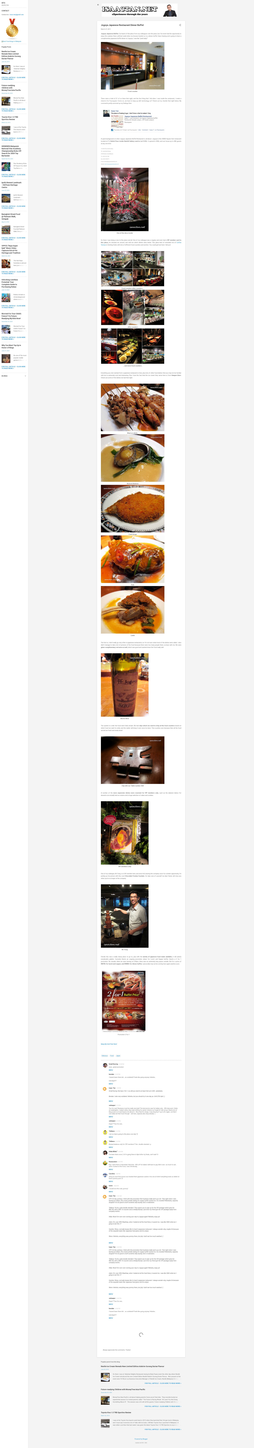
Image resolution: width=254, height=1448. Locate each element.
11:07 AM (119, 1196)
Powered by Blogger (141, 1439)
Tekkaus (112, 1131)
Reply (111, 1070)
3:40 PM (120, 1151)
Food (112, 1056)
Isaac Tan (112, 1088)
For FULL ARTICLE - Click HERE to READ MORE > (163, 1383)
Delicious (105, 1056)
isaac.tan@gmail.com (17, 14)
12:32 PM (117, 1074)
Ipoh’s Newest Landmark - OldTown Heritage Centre (11, 185)
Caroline (112, 1174)
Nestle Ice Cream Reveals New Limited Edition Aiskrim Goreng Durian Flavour (132, 1366)
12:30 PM (121, 1064)
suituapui (112, 1105)
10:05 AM (116, 1185)
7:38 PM (118, 1173)
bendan (111, 1074)
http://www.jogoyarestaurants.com (112, 164)
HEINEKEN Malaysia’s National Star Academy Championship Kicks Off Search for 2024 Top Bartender (11, 151)
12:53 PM (119, 1247)
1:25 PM (118, 1088)
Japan (118, 1056)
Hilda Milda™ (113, 1151)
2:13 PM (118, 1121)
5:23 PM (120, 1161)
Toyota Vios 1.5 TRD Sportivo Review (116, 1412)
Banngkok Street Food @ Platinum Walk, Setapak (11, 216)
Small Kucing (113, 1064)
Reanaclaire (113, 1162)
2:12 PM (118, 1105)
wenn (111, 1186)
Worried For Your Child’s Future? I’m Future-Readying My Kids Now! (11, 316)
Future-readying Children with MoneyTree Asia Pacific (123, 1389)
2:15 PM (117, 1141)
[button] (180, 25)
